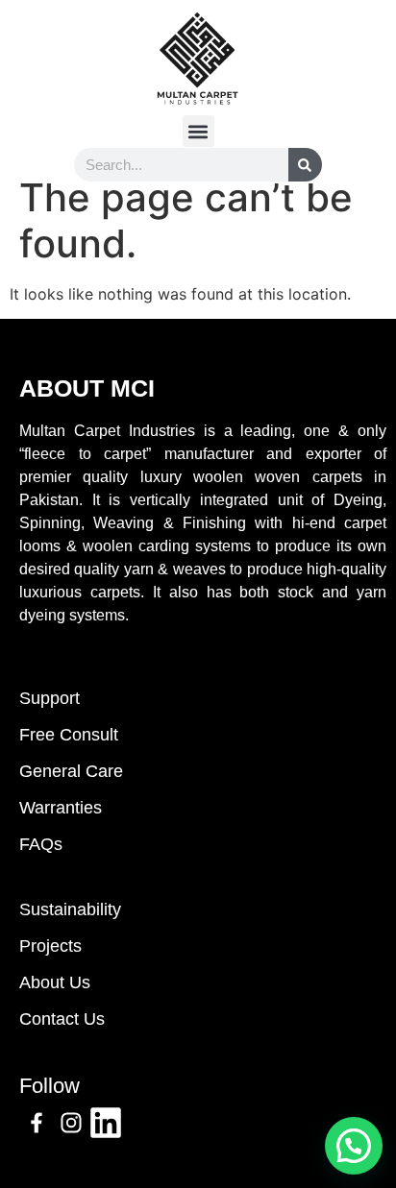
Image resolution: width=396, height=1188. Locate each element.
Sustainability (70, 909)
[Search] (305, 165)
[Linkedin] (105, 1122)
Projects (50, 946)
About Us (54, 982)
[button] (198, 131)
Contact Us (62, 1019)
